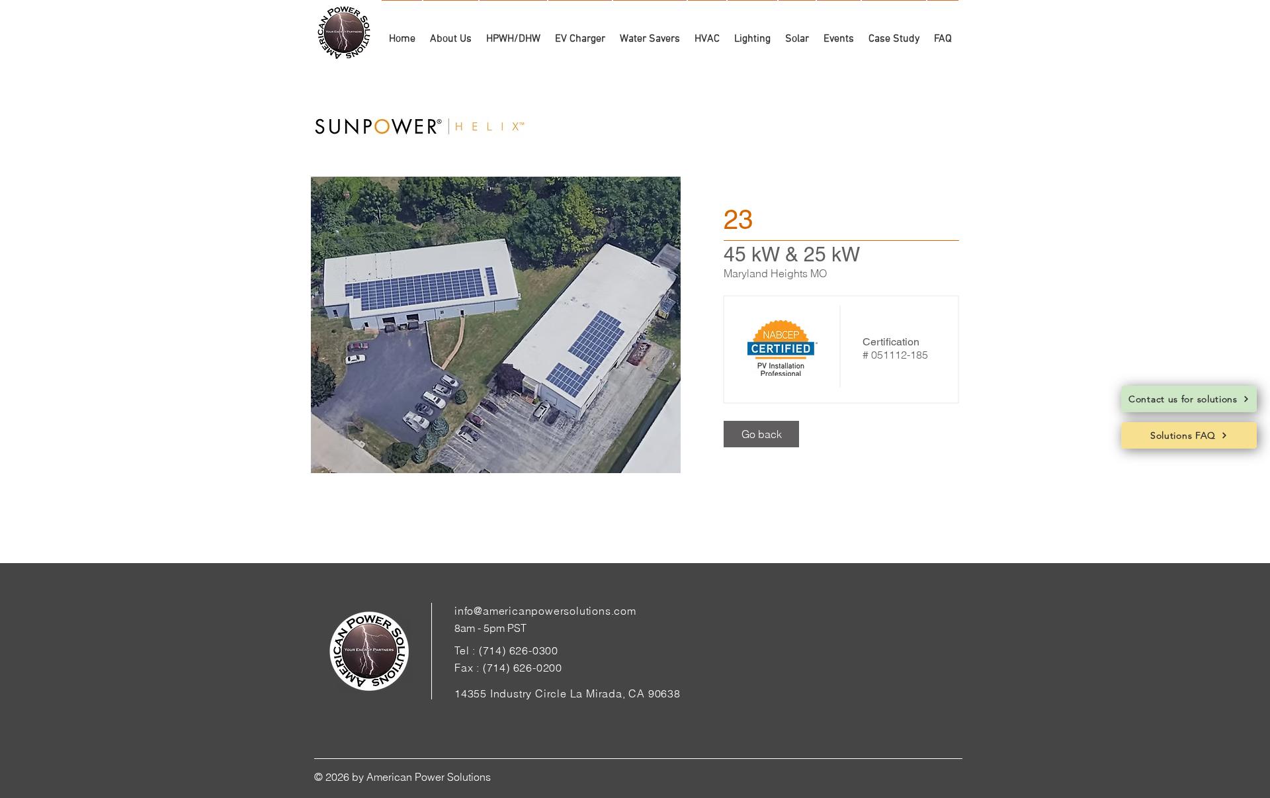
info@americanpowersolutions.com (545, 610)
